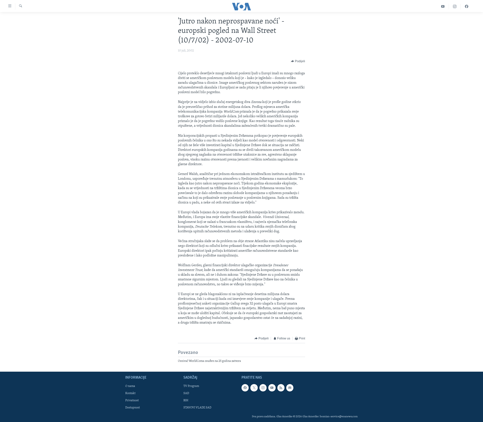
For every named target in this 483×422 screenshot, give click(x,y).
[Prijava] (289, 387)
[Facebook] (466, 6)
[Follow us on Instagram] (263, 387)
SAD (186, 393)
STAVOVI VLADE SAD (197, 407)
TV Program (191, 386)
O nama (130, 386)
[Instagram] (455, 6)
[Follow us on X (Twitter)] (254, 387)
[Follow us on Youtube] (271, 387)
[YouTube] (443, 6)
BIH (185, 400)
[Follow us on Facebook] (245, 387)
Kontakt (130, 393)
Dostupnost (132, 407)
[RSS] (281, 387)
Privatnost (132, 400)
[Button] (298, 61)
